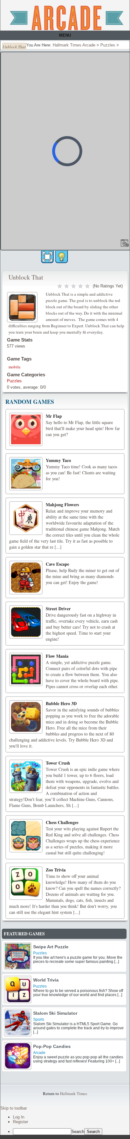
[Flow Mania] (26, 669)
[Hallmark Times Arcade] (66, 17)
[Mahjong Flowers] (26, 518)
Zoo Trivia (56, 869)
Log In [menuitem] (18, 1117)
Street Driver (58, 608)
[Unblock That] (23, 306)
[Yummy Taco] (26, 473)
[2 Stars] (66, 286)
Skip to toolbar (13, 1108)
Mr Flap (54, 416)
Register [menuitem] (20, 1121)
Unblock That (26, 277)
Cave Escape (57, 564)
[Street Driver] (26, 622)
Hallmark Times (73, 1093)
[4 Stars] (80, 286)
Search (77, 1131)
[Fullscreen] (47, 256)
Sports (38, 1019)
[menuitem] (71, 1131)
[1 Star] (59, 286)
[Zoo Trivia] (26, 883)
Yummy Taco (58, 460)
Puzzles (14, 381)
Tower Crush (58, 763)
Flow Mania (57, 656)
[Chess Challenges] (26, 836)
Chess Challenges (62, 822)
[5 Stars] (87, 286)
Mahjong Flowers (62, 504)
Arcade (39, 1052)
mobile (15, 367)
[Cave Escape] (26, 577)
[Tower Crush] (26, 776)
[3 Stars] (73, 286)
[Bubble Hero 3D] (26, 717)
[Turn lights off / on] (61, 256)
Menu (65, 35)
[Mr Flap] (26, 429)
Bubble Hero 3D (61, 703)
